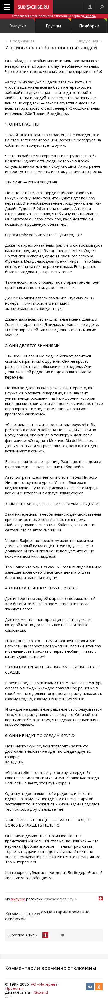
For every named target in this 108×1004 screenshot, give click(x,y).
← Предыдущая (20, 40)
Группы (53, 26)
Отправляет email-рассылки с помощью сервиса (54, 16)
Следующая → (90, 40)
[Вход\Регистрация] (90, 7)
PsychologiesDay (58, 898)
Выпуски (17, 26)
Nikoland (40, 992)
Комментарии (22, 913)
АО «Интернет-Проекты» (32, 986)
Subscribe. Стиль (22, 934)
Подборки (89, 26)
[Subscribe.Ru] (33, 7)
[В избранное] (61, 935)
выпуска (18, 898)
